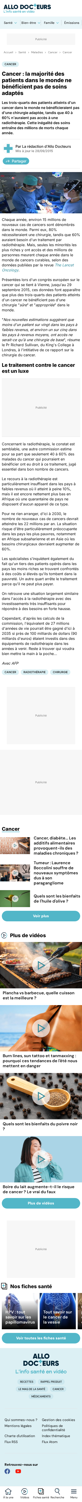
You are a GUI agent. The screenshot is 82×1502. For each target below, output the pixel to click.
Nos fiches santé (31, 1286)
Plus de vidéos (28, 935)
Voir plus (41, 916)
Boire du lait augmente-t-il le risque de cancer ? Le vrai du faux (38, 1189)
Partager (19, 161)
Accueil (8, 52)
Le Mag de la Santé (31, 1389)
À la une (8, 1497)
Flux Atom (49, 1442)
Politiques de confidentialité (53, 1428)
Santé (8, 23)
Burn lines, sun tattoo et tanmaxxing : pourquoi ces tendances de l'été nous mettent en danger (40, 1061)
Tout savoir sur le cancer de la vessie (57, 1317)
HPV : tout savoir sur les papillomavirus (20, 1317)
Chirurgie (60, 672)
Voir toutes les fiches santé (41, 1338)
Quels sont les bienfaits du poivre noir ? (40, 1126)
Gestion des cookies (58, 1420)
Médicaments (41, 1396)
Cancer (52, 52)
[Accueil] (41, 1363)
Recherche (57, 1497)
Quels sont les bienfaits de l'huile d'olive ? (57, 898)
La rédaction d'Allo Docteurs (46, 146)
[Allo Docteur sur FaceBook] (7, 1471)
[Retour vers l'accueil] (41, 8)
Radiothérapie (34, 672)
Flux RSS (11, 1442)
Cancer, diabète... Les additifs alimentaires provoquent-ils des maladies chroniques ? (56, 845)
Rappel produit (51, 1382)
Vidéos (24, 1497)
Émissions (71, 23)
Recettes (26, 1382)
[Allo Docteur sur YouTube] (18, 1471)
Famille (49, 23)
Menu (73, 1497)
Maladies (37, 52)
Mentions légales (18, 1426)
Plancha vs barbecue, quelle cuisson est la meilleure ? (38, 995)
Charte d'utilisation (20, 1436)
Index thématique (56, 1436)
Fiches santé (41, 1497)
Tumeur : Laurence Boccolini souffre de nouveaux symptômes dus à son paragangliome (56, 873)
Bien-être (28, 23)
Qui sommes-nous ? (21, 1420)
